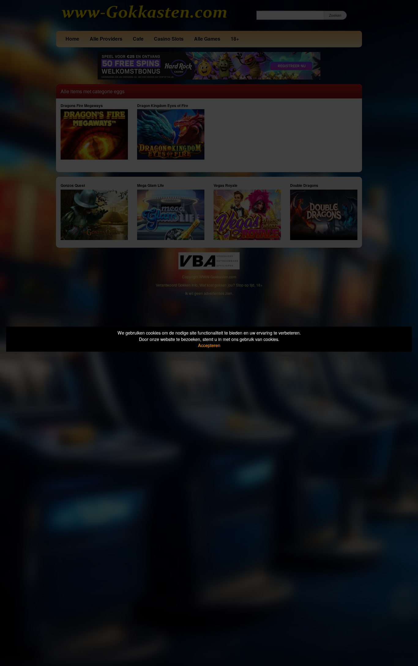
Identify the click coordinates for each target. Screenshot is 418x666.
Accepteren (209, 345)
